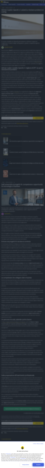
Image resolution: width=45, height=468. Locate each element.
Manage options (25, 464)
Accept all (38, 464)
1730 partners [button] (8, 453)
